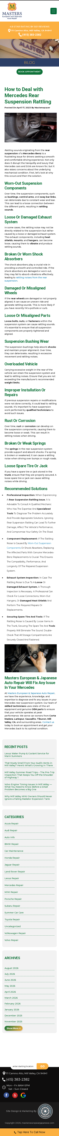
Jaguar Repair (12, 865)
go (42, 1066)
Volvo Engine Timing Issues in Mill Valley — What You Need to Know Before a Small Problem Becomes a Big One (28, 787)
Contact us (48, 722)
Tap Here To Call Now (31, 1132)
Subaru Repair (12, 906)
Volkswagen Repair (15, 933)
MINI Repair (11, 892)
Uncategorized (13, 926)
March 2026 (11, 998)
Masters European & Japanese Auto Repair (31, 693)
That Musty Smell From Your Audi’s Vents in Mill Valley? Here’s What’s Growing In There (29, 764)
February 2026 (13, 1003)
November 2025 (13, 1021)
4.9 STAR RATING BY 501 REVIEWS (29, 26)
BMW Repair (12, 844)
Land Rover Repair (15, 871)
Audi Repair (11, 830)
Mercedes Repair (14, 885)
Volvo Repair (11, 940)
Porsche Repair (13, 899)
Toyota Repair (12, 919)
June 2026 (10, 980)
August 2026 (11, 968)
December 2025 (13, 1015)
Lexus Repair (12, 878)
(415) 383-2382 (31, 34)
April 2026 (10, 992)
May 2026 (10, 986)
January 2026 (12, 1009)
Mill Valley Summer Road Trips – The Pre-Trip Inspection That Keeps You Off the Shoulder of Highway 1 (29, 775)
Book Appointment (29, 71)
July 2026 (10, 974)
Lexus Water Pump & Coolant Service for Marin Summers (27, 754)
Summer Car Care (14, 912)
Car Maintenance (14, 851)
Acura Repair (11, 823)
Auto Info (10, 837)
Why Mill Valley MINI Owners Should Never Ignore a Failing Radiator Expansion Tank (28, 797)
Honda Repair (12, 858)
